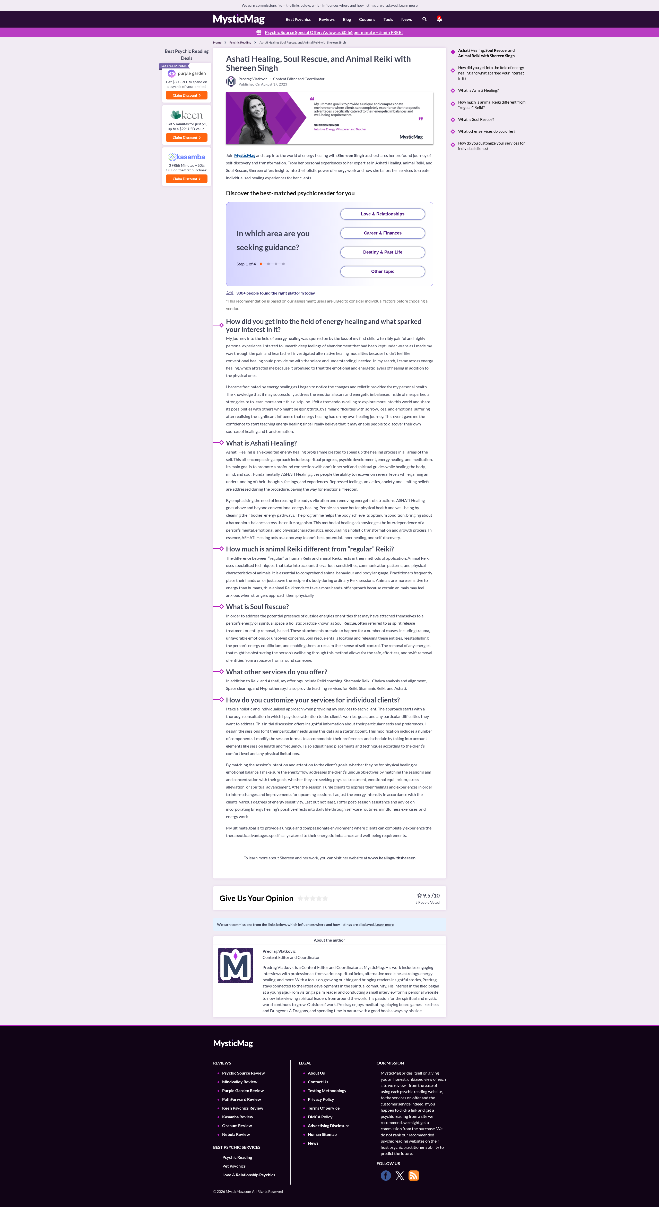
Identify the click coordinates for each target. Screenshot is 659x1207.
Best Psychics (298, 19)
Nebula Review (236, 1134)
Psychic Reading (240, 42)
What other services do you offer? (486, 131)
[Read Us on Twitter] (400, 1175)
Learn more (408, 5)
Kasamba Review (237, 1116)
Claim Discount (185, 95)
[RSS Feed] (414, 1175)
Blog (347, 19)
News (406, 19)
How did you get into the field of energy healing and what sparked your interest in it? (491, 73)
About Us (316, 1072)
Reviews (327, 19)
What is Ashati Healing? (478, 90)
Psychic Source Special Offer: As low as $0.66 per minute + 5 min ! (334, 32)
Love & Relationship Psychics (248, 1174)
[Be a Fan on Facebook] (386, 1175)
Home (217, 42)
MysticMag (244, 155)
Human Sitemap (322, 1134)
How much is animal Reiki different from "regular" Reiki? (491, 105)
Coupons (367, 19)
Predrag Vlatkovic (279, 951)
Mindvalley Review (239, 1081)
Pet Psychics (234, 1165)
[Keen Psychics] (186, 115)
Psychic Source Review (243, 1072)
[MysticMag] (239, 19)
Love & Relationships (382, 214)
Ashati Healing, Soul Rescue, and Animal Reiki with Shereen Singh (486, 53)
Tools (388, 19)
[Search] (424, 19)
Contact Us (318, 1081)
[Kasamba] (186, 156)
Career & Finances (383, 233)
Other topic (382, 271)
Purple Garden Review (243, 1090)
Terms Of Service (324, 1107)
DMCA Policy (320, 1116)
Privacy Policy (321, 1099)
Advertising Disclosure (329, 1125)
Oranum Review (237, 1125)
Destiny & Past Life (382, 252)
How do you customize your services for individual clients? (491, 146)
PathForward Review (241, 1099)
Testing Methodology (327, 1090)
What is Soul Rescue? (476, 119)
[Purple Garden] (186, 73)
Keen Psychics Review (242, 1107)
